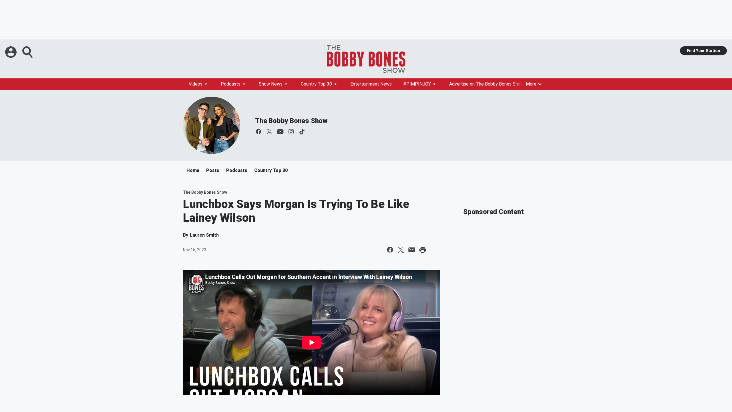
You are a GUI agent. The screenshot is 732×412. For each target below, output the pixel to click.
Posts (212, 170)
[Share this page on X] (401, 250)
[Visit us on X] (269, 131)
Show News (271, 84)
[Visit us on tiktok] (302, 131)
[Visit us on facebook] (258, 131)
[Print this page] (423, 250)
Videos (195, 84)
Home (192, 170)
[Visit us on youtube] (280, 131)
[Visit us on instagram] (291, 131)
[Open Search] (28, 52)
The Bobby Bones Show (291, 121)
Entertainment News (371, 84)
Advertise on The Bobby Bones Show (486, 84)
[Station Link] (366, 59)
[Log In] (11, 52)
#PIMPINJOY (417, 84)
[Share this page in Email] (412, 250)
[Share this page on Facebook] (390, 250)
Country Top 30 (316, 84)
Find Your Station (703, 50)
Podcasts (230, 84)
